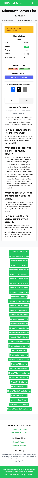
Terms (6, 475)
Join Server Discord (20, 77)
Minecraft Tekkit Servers (19, 382)
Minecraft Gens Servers (19, 400)
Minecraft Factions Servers (19, 274)
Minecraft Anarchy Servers (19, 315)
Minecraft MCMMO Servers (19, 337)
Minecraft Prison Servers (19, 261)
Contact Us (30, 475)
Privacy (22, 475)
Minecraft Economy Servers (19, 377)
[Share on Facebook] (13, 89)
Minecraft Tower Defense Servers (19, 409)
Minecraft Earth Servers (19, 265)
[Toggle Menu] (32, 3)
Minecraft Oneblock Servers (19, 346)
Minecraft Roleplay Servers (19, 368)
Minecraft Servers (7, 20)
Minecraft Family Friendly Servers (19, 391)
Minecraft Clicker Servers (19, 404)
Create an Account (19, 445)
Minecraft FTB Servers (19, 364)
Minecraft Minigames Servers (19, 341)
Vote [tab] (26, 100)
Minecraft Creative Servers (19, 306)
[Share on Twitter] (19, 89)
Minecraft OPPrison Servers (19, 328)
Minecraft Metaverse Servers (19, 359)
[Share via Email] (25, 89)
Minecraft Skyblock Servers (19, 256)
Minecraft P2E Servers (19, 395)
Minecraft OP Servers (19, 350)
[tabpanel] (19, 172)
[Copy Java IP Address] (29, 29)
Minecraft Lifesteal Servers (19, 288)
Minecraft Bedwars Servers (19, 279)
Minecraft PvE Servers (19, 386)
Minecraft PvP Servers (19, 297)
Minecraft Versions (19, 442)
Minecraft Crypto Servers (19, 355)
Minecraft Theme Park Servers (19, 373)
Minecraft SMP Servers (19, 430)
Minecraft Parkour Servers (19, 283)
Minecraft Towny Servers (19, 319)
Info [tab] (12, 100)
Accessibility (14, 475)
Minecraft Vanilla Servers (19, 324)
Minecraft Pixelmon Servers (19, 270)
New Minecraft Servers (19, 433)
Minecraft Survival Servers (19, 252)
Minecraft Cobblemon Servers (19, 301)
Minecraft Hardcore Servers (19, 333)
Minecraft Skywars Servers (19, 310)
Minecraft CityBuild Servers (19, 292)
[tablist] (19, 101)
